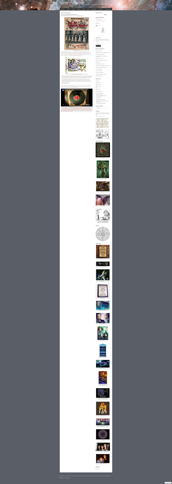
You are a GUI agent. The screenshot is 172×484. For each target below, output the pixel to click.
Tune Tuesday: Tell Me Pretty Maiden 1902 (69, 14)
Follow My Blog (98, 37)
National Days (98, 89)
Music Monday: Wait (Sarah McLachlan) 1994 (103, 52)
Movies (78, 9)
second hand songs (75, 110)
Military (97, 87)
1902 (77, 107)
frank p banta (86, 108)
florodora (78, 108)
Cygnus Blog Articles (99, 94)
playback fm (71, 110)
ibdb (66, 109)
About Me (62, 9)
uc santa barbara (82, 110)
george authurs (63, 109)
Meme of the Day (98, 86)
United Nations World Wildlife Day (101, 67)
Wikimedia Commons (79, 74)
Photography (94, 9)
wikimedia (90, 110)
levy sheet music (87, 109)
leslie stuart (83, 109)
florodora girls (82, 108)
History (73, 9)
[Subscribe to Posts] (96, 25)
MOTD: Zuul (98, 62)
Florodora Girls (75, 52)
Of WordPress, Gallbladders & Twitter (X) (102, 65)
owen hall (64, 110)
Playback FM (80, 53)
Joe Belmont (68, 52)
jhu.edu (79, 50)
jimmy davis (69, 109)
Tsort (83, 52)
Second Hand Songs (64, 86)
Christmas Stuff (98, 82)
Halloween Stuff (98, 84)
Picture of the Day (98, 91)
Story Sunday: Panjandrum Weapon (101, 60)
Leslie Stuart (80, 77)
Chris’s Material (107, 9)
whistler (88, 110)
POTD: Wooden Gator (99, 70)
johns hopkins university (77, 109)
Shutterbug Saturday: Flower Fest (101, 74)
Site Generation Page (69, 54)
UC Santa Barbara (84, 86)
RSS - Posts (99, 25)
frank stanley (90, 108)
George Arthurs (80, 78)
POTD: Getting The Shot (100, 58)
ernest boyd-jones (73, 108)
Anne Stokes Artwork (103, 178)
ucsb (85, 110)
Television (100, 9)
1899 (76, 107)
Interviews (97, 98)
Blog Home (98, 23)
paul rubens (67, 110)
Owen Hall (70, 77)
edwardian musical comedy (67, 108)
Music (84, 9)
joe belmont (72, 109)
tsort (79, 110)
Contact (68, 9)
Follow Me (98, 45)
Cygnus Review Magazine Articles (101, 95)
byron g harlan (86, 107)
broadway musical (81, 107)
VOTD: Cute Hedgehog (99, 72)
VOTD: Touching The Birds (100, 54)
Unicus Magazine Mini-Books (100, 103)
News (88, 9)
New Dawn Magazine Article (100, 99)
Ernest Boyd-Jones (74, 78)
